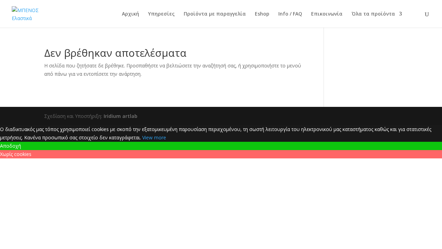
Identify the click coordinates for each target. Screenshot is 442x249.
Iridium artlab (120, 116)
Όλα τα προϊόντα (373, 14)
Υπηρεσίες (161, 14)
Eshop (262, 14)
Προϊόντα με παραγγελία (215, 14)
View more (154, 137)
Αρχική (130, 14)
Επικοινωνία (327, 14)
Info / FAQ (290, 14)
